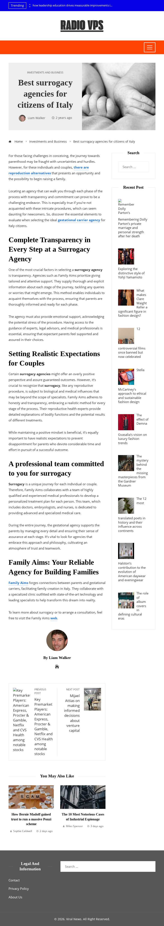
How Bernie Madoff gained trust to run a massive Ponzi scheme (31, 819)
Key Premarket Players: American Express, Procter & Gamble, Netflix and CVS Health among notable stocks (43, 722)
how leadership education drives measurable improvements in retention (73, 5)
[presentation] (29, 4)
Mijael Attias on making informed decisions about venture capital (72, 710)
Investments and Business (45, 72)
